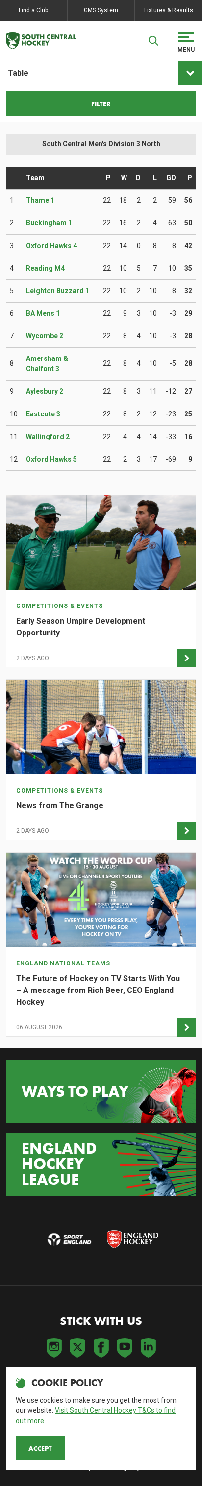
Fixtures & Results (168, 10)
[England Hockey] (41, 40)
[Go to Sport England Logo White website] (69, 1239)
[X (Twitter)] (77, 1348)
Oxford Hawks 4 (51, 245)
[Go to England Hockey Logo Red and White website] (132, 1239)
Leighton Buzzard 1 (57, 291)
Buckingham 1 (49, 223)
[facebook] (101, 1348)
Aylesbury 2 (44, 391)
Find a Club (33, 10)
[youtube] (124, 1348)
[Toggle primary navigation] (186, 41)
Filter (101, 103)
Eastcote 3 (43, 414)
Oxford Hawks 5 (51, 459)
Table (18, 73)
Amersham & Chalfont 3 (47, 364)
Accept (40, 1448)
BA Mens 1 (43, 313)
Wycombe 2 (44, 336)
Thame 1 (40, 200)
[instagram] (54, 1348)
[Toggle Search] (153, 41)
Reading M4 (45, 268)
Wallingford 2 (48, 436)
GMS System (101, 10)
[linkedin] (148, 1348)
